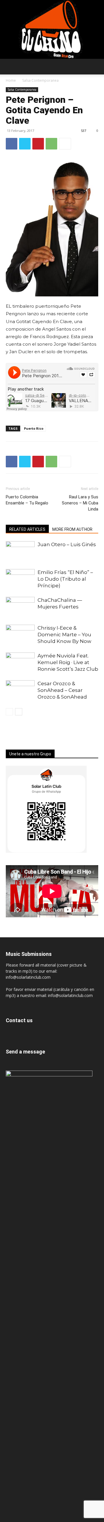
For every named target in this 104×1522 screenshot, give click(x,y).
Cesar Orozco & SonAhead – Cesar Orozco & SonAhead (62, 690)
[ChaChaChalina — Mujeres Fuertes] (20, 607)
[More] (65, 144)
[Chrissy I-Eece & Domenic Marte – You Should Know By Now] (20, 635)
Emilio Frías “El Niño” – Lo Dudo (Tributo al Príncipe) (65, 578)
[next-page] (18, 711)
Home (11, 80)
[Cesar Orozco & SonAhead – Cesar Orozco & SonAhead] (20, 690)
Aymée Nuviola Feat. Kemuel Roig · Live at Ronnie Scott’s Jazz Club (68, 662)
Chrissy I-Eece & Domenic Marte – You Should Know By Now (64, 634)
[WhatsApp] (51, 144)
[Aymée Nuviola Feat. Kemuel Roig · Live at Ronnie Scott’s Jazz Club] (20, 662)
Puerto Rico (33, 428)
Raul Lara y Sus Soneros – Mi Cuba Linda (80, 503)
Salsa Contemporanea (40, 80)
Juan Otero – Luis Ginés (67, 544)
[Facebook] (11, 144)
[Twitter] (25, 144)
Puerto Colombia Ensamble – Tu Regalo (27, 500)
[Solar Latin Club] (52, 29)
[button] (10, 67)
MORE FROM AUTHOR (72, 529)
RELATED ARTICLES (27, 529)
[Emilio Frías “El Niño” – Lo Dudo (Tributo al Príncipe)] (20, 579)
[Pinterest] (38, 144)
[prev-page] (9, 711)
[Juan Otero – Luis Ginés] (20, 551)
